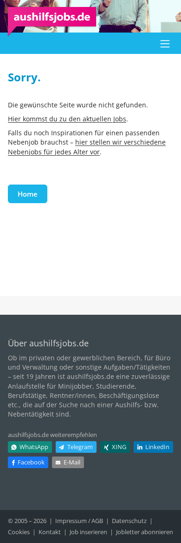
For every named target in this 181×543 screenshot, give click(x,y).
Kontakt (50, 532)
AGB (97, 521)
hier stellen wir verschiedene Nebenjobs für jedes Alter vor (87, 147)
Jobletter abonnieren (144, 532)
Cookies (19, 532)
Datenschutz (129, 521)
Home (28, 194)
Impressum (71, 521)
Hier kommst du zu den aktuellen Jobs (67, 118)
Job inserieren (88, 532)
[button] (165, 43)
